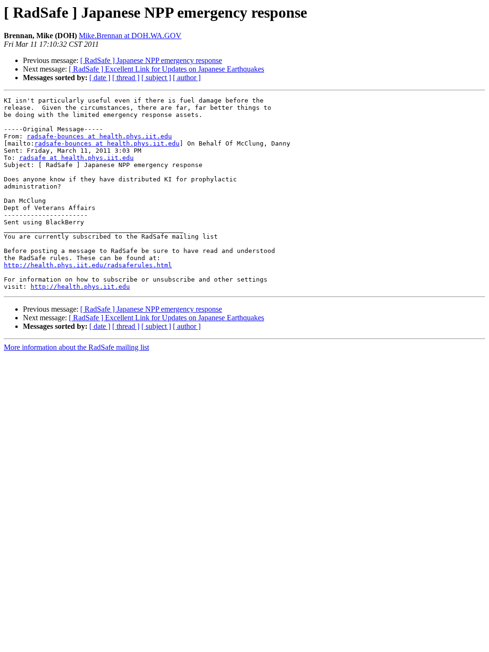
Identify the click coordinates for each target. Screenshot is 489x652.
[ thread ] (125, 78)
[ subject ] (156, 78)
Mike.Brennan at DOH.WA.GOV (130, 36)
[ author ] (187, 78)
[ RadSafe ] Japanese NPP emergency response (151, 60)
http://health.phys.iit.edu (80, 286)
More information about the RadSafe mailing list (76, 347)
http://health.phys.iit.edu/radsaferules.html (88, 265)
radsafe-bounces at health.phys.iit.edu (99, 136)
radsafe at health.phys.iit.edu (76, 157)
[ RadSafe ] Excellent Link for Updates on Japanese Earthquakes (166, 69)
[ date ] (99, 78)
